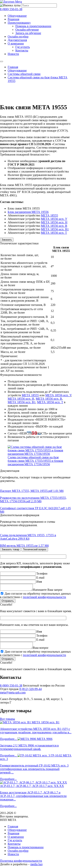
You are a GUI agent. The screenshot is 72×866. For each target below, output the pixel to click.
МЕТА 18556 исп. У (54, 218)
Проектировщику (19, 22)
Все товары (7, 718)
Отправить (8, 600)
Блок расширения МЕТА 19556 (28, 212)
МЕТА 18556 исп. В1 (55, 229)
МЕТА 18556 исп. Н (54, 222)
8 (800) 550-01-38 (11, 9)
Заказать (7, 239)
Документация (17, 40)
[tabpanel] (36, 584)
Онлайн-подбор (18, 36)
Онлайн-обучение (27, 29)
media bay (36, 864)
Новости (13, 54)
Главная (13, 67)
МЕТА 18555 (49, 215)
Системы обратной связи (24, 74)
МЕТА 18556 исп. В (54, 225)
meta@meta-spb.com (13, 692)
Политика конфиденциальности (21, 860)
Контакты (21, 50)
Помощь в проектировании (33, 26)
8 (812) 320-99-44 (30, 689)
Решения (13, 19)
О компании (16, 43)
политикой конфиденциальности (44, 597)
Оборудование (17, 15)
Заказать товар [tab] (10, 549)
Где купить (22, 47)
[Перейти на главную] (11, 1)
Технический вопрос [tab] (34, 549)
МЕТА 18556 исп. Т (54, 232)
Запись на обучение (28, 33)
